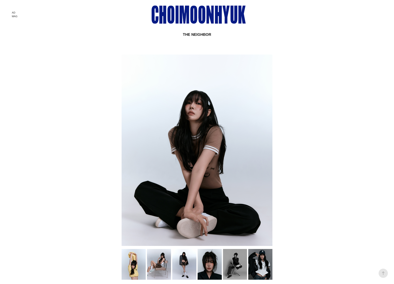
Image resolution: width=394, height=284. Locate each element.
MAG (14, 16)
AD (13, 12)
